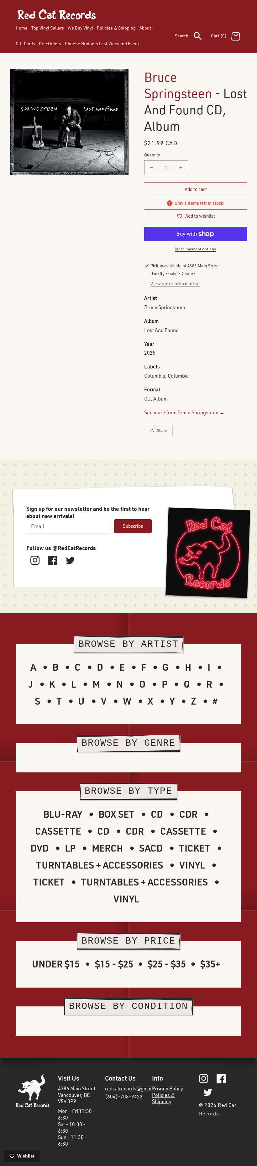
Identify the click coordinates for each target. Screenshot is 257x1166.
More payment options (195, 249)
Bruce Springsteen (178, 85)
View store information (175, 283)
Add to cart (196, 189)
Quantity (152, 154)
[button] (193, 37)
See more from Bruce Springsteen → (184, 412)
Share (162, 430)
